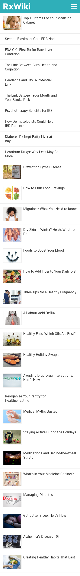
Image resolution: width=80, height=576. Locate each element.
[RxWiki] (16, 6)
